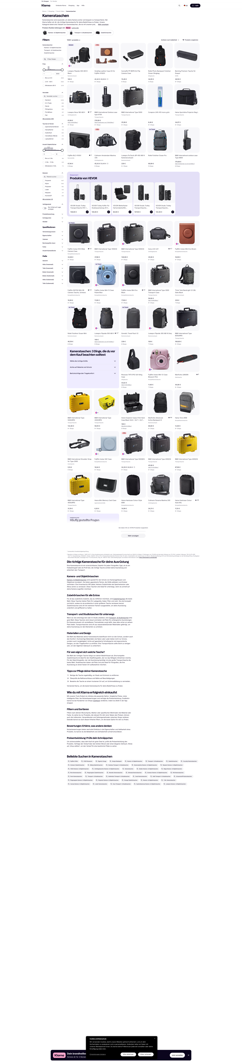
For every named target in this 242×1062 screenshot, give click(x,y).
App (78, 5)
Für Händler (53, 1)
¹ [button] (73, 122)
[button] (185, 6)
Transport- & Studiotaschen (52, 50)
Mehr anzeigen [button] (133, 536)
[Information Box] (80, 40)
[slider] (44, 70)
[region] (121, 1047)
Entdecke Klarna (61, 5)
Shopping (71, 5)
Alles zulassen (145, 1054)
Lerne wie (75, 28)
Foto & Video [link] (60, 11)
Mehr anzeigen (103, 24)
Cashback (96, 701)
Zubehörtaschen (49, 53)
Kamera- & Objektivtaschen (52, 47)
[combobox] (170, 39)
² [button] (104, 122)
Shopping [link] (51, 11)
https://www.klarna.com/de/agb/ (148, 557)
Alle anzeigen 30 (48, 199)
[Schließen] (155, 1038)
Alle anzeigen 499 (48, 119)
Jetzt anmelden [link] (177, 1055)
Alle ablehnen (128, 1054)
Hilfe (82, 5)
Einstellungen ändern (98, 1054)
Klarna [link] (44, 11)
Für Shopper (45, 1)
